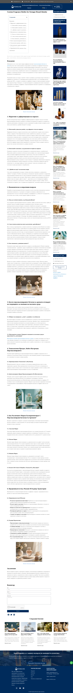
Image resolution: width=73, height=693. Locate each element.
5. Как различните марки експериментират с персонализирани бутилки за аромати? (18, 32)
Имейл (8, 587)
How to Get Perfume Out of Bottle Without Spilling (27, 629)
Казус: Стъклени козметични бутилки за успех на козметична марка (59, 193)
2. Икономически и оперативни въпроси (18, 25)
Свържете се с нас (59, 255)
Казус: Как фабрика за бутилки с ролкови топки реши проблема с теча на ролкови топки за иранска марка (59, 169)
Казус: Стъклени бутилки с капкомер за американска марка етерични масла (59, 142)
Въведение (11, 21)
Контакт (29, 7)
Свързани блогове (36, 614)
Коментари (9, 591)
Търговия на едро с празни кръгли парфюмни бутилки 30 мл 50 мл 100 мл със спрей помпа (59, 82)
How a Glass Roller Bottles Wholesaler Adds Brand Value (44, 629)
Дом (23, 5)
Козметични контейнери (45, 5)
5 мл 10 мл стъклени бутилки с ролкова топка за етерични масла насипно (59, 103)
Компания (26, 5)
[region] (14, 685)
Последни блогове (59, 128)
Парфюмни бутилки (33, 5)
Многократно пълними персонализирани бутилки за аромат (20, 334)
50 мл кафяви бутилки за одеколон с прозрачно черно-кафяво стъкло (59, 40)
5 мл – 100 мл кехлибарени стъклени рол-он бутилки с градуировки (59, 124)
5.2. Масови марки (14, 36)
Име (8, 583)
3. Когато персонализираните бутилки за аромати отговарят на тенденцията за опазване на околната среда (18, 27)
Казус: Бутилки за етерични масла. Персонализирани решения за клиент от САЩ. (59, 216)
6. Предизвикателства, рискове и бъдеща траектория (18, 43)
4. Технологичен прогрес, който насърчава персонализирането (18, 30)
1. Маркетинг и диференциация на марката (18, 23)
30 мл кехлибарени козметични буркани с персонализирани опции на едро (59, 61)
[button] (71, 1)
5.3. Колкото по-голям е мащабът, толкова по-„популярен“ (18, 41)
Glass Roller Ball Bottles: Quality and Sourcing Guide (11, 629)
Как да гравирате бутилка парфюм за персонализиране (59, 242)
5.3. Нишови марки (14, 38)
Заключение (12, 46)
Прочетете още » (56, 152)
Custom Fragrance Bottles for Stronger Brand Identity (60, 629)
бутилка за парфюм (57, 272)
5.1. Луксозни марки (15, 34)
